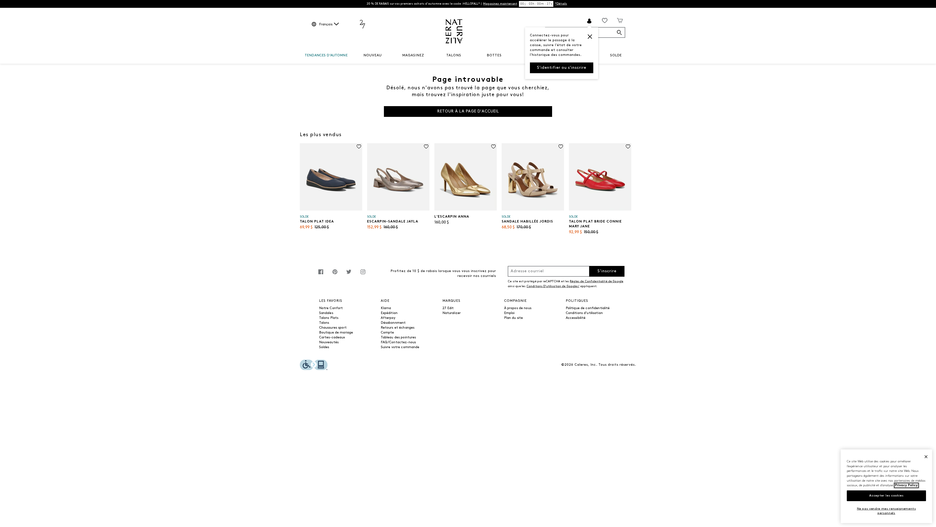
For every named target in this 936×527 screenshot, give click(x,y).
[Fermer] (926, 456)
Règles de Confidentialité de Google (596, 281)
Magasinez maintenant (500, 3)
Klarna (386, 308)
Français (325, 24)
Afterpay (388, 318)
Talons (324, 323)
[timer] (536, 4)
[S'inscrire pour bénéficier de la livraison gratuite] (589, 21)
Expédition (389, 313)
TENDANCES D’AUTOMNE (326, 55)
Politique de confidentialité (588, 308)
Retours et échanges (398, 328)
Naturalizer (451, 313)
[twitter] (349, 274)
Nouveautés (329, 342)
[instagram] (363, 274)
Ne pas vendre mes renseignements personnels (886, 511)
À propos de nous (517, 308)
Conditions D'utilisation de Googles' (552, 286)
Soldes (324, 347)
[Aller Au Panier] (620, 20)
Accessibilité (576, 318)
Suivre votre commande (400, 347)
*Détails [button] (561, 3)
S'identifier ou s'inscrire (561, 68)
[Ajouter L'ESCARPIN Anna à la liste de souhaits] (493, 146)
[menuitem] (326, 56)
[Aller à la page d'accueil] (454, 31)
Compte (387, 332)
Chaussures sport (333, 328)
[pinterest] (335, 274)
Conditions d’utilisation (584, 313)
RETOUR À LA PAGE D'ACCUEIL (468, 111)
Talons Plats (329, 318)
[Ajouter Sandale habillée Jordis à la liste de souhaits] (560, 146)
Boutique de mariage (336, 332)
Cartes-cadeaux (332, 337)
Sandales (326, 313)
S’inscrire (606, 271)
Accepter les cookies (886, 495)
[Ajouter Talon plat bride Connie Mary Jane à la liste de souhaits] (628, 146)
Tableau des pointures (398, 337)
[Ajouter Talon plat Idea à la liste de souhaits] (359, 146)
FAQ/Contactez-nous (398, 342)
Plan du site (513, 318)
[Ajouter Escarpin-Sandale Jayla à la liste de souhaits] (426, 146)
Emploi (509, 313)
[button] (589, 36)
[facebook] (321, 274)
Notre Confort (331, 308)
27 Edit (448, 308)
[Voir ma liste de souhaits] (605, 20)
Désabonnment (393, 323)
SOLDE (616, 55)
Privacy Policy (906, 485)
